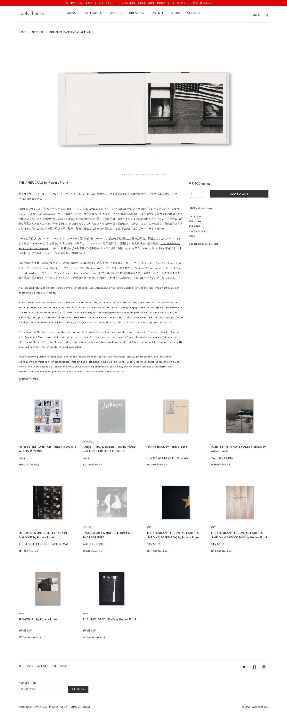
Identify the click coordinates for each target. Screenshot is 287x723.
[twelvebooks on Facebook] (254, 668)
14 (152, 174)
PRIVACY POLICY (58, 707)
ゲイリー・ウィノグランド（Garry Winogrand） (70, 273)
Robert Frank (30, 379)
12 (148, 174)
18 (162, 174)
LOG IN (255, 15)
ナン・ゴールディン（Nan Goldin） (40, 268)
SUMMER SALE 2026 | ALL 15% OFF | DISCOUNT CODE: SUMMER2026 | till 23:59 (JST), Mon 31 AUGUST (140, 3)
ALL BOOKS (26, 666)
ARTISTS (116, 13)
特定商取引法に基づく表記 (33, 707)
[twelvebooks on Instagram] (264, 668)
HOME (22, 32)
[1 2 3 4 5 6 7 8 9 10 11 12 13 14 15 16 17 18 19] (143, 108)
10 (143, 174)
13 (150, 174)
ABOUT (176, 13)
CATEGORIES (93, 13)
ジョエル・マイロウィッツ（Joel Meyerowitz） (134, 268)
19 (164, 174)
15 (155, 174)
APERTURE (38, 32)
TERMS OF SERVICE (80, 707)
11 (145, 174)
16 (157, 174)
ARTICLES (159, 13)
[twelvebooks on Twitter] (244, 668)
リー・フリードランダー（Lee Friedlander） (152, 263)
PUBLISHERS (136, 13)
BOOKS (71, 13)
